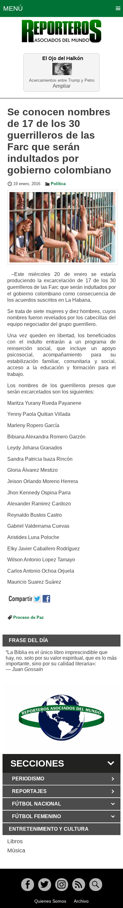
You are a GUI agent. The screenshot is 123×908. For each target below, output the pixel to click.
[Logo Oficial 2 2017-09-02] (61, 717)
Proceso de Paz (28, 617)
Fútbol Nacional (36, 803)
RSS (78, 884)
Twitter (44, 884)
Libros (15, 841)
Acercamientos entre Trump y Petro (61, 80)
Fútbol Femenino (36, 816)
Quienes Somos (50, 901)
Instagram (61, 884)
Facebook (27, 884)
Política (58, 184)
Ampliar (62, 85)
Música (16, 850)
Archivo (81, 901)
